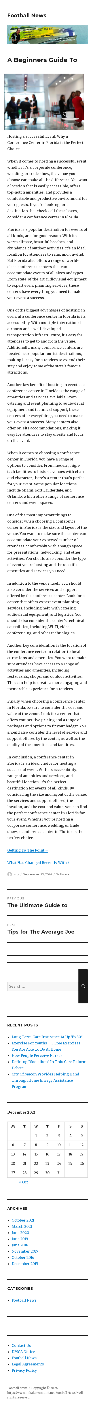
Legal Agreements (28, 1364)
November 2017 (25, 1251)
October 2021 (23, 1220)
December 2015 (25, 1263)
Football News (26, 15)
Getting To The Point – (27, 850)
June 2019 (20, 1239)
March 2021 (22, 1226)
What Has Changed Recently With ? (38, 862)
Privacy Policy (24, 1370)
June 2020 (20, 1232)
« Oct (23, 1182)
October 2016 (23, 1257)
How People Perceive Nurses (37, 1055)
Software (62, 874)
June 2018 (20, 1245)
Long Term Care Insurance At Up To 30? (47, 1037)
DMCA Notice (23, 1351)
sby (16, 874)
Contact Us (21, 1345)
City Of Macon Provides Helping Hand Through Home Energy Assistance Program (45, 1080)
